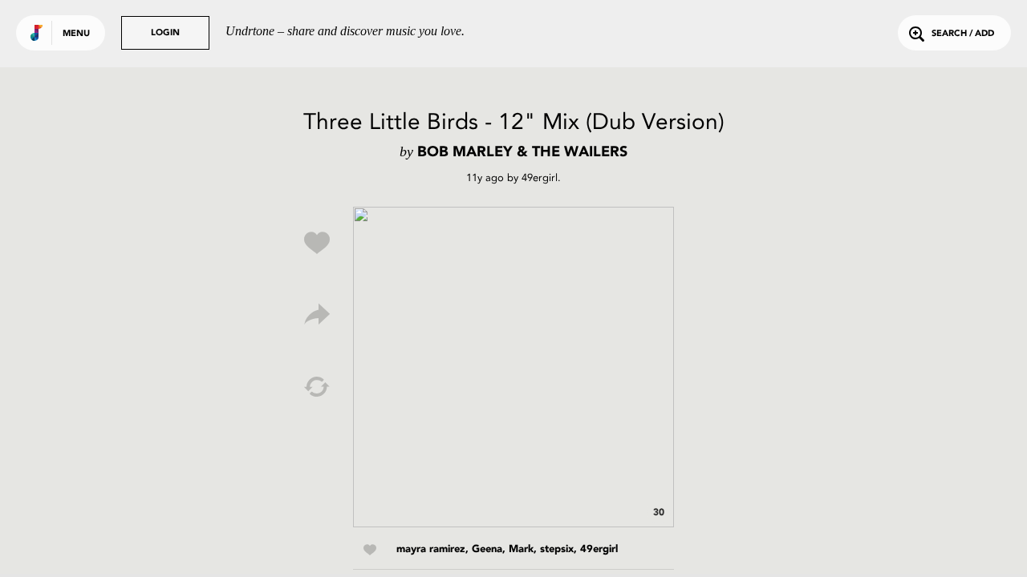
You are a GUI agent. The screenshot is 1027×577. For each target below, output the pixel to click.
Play (513, 367)
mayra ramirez (430, 549)
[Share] (317, 315)
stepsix (557, 549)
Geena (487, 549)
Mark (521, 549)
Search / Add (963, 34)
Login (165, 33)
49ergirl (540, 177)
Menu (76, 34)
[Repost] (317, 387)
